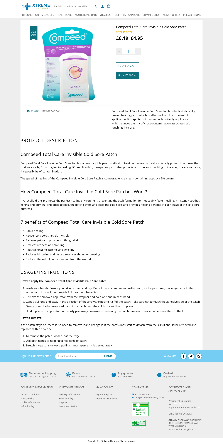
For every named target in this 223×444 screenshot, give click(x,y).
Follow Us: (169, 356)
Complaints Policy (68, 406)
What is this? (138, 428)
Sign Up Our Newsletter (35, 356)
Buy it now (127, 75)
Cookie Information (30, 402)
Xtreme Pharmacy (111, 441)
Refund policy (27, 406)
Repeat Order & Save (106, 398)
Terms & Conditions (30, 394)
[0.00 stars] (124, 32)
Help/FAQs (64, 402)
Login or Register (104, 394)
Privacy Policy (27, 398)
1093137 (177, 404)
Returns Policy (66, 398)
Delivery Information (69, 394)
